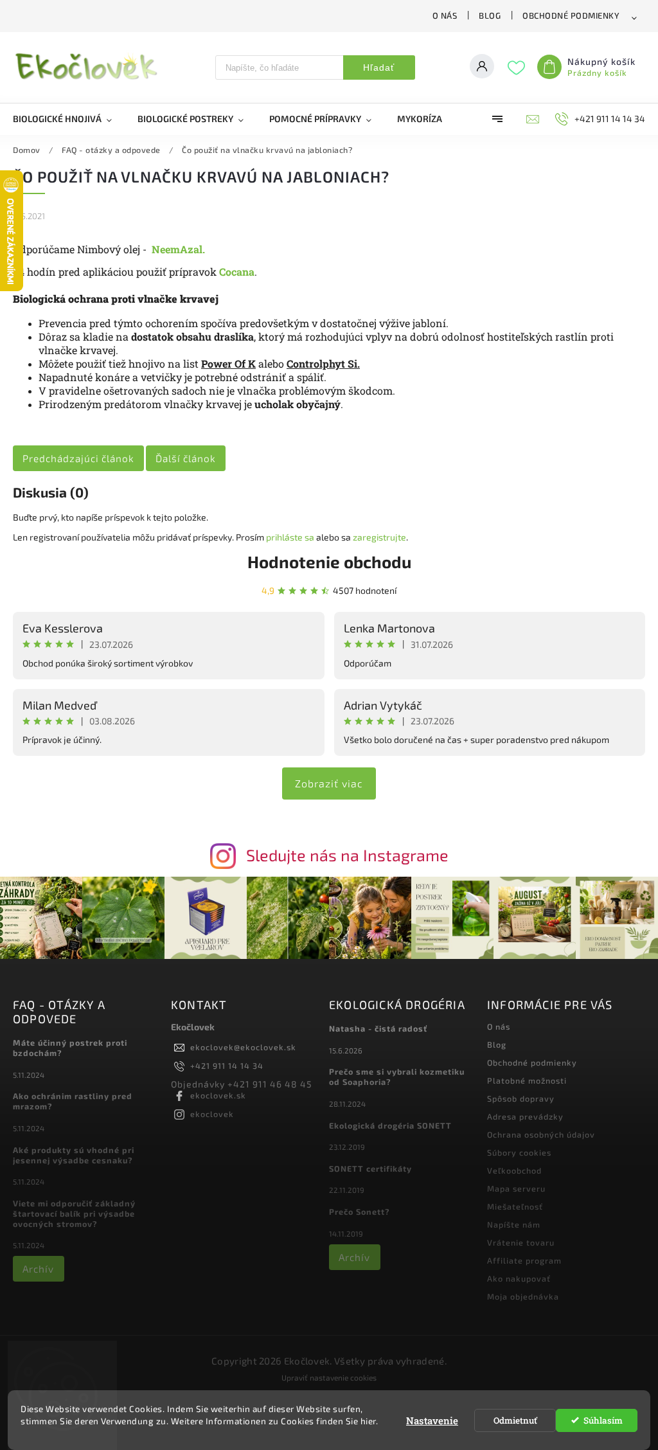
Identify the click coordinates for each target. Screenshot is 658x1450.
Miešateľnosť (515, 1206)
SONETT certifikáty (370, 1168)
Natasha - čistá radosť (378, 1028)
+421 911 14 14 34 (226, 1066)
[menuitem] (69, 119)
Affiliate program (524, 1260)
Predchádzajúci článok (78, 458)
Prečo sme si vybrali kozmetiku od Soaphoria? (397, 1076)
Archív (38, 1269)
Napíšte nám (513, 1224)
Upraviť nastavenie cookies (329, 1377)
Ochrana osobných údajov (541, 1134)
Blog (490, 15)
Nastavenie (432, 1420)
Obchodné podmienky (570, 15)
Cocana (236, 271)
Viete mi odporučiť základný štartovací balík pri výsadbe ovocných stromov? (74, 1213)
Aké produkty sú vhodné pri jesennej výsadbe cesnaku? (73, 1155)
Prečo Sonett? (359, 1211)
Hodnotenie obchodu (329, 561)
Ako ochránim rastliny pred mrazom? (72, 1101)
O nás (445, 15)
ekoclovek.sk (218, 1095)
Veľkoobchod (514, 1170)
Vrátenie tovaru (521, 1242)
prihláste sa (290, 537)
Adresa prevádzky (525, 1116)
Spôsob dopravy (521, 1098)
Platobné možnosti (527, 1080)
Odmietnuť (515, 1420)
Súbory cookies (519, 1152)
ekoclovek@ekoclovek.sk (243, 1047)
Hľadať (379, 67)
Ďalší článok (186, 458)
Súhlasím (603, 1420)
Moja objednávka (523, 1296)
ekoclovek (212, 1114)
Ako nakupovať (519, 1278)
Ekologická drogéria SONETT (390, 1125)
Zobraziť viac (329, 783)
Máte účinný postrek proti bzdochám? (70, 1047)
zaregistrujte (379, 537)
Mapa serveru (516, 1188)
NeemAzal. (178, 249)
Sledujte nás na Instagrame (347, 854)
